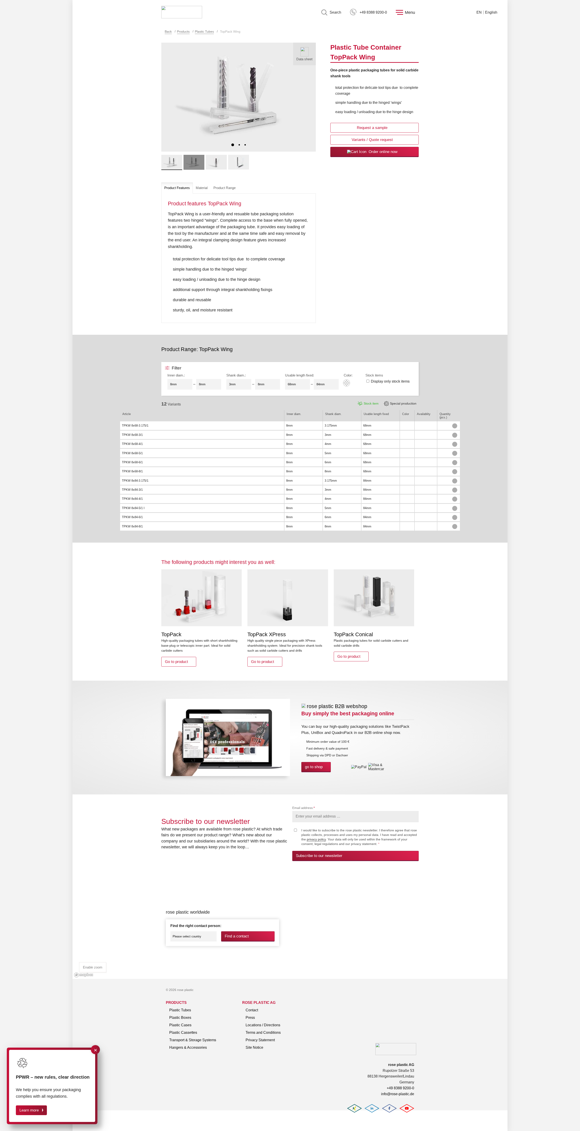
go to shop (314, 767)
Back (168, 31)
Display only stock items (390, 381)
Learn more (29, 1110)
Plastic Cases (180, 1025)
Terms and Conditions (263, 1032)
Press (250, 1017)
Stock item (371, 403)
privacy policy (316, 839)
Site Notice (254, 1047)
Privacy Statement (260, 1040)
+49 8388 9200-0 (373, 12)
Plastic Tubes (204, 31)
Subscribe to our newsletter (319, 856)
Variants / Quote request (372, 140)
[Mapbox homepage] (83, 975)
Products (183, 31)
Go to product (176, 662)
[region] (290, 925)
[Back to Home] (181, 12)
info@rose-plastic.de (397, 1094)
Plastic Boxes (180, 1017)
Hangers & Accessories (188, 1047)
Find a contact (237, 936)
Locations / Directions (263, 1025)
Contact (252, 1010)
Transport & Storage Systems (192, 1040)
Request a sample (372, 128)
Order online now (382, 152)
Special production (403, 403)
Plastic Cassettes (183, 1032)
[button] (232, 144)
